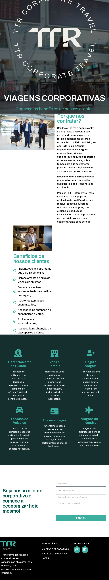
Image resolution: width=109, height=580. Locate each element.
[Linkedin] (85, 549)
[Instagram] (77, 549)
